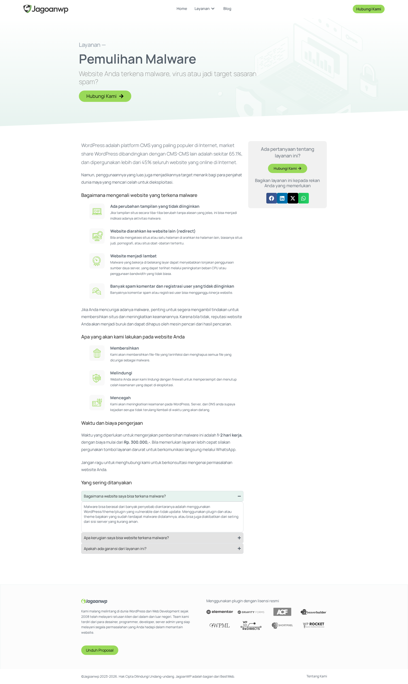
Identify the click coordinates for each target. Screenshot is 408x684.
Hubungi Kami (368, 9)
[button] (271, 198)
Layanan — (92, 44)
